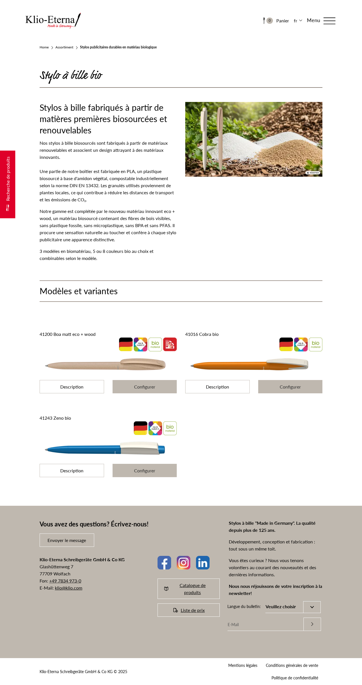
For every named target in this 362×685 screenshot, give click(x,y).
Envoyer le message (67, 540)
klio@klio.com (68, 587)
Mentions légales (242, 665)
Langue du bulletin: (244, 606)
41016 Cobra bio (202, 334)
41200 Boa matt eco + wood (68, 334)
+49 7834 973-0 (65, 580)
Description (71, 386)
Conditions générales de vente (292, 665)
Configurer (144, 386)
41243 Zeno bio (55, 418)
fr (295, 20)
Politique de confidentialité (295, 677)
